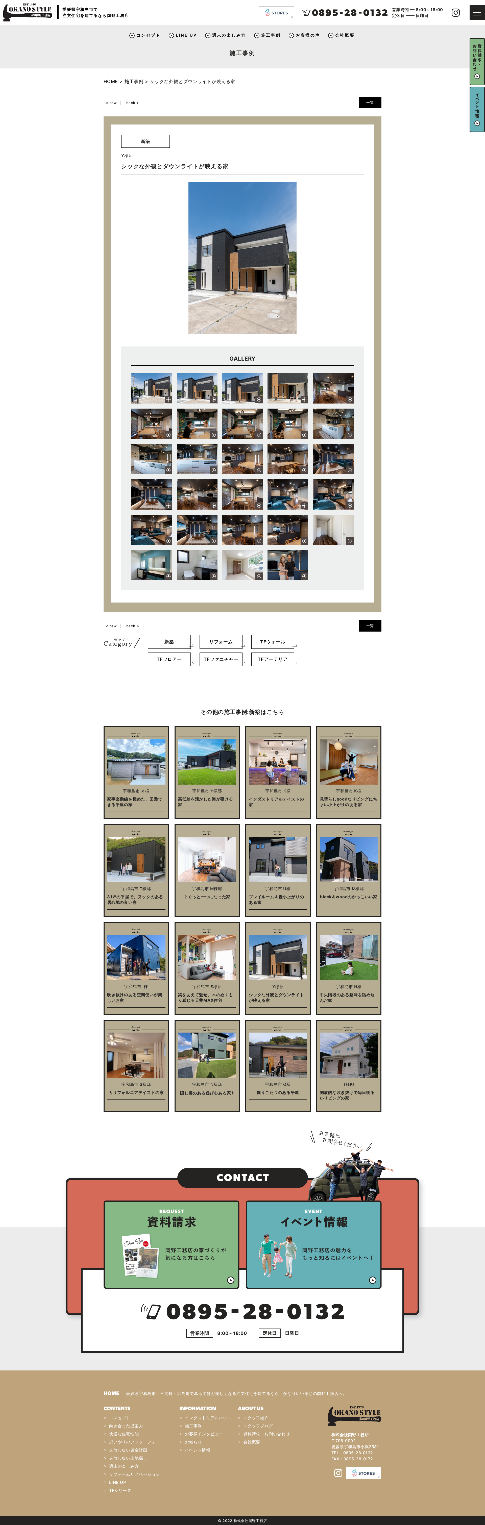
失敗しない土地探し (128, 1458)
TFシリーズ (120, 1490)
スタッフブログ (258, 1425)
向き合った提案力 (126, 1425)
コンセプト (148, 35)
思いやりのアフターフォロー (136, 1441)
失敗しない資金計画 (128, 1450)
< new (111, 103)
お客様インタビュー (204, 1433)
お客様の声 (308, 35)
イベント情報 (197, 1450)
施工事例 (271, 35)
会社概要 (345, 35)
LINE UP (186, 35)
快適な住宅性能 (124, 1433)
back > (132, 103)
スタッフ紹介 (256, 1417)
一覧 (370, 102)
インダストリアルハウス (208, 1417)
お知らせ (193, 1441)
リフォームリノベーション (134, 1474)
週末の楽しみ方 (229, 35)
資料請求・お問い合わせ (266, 1433)
